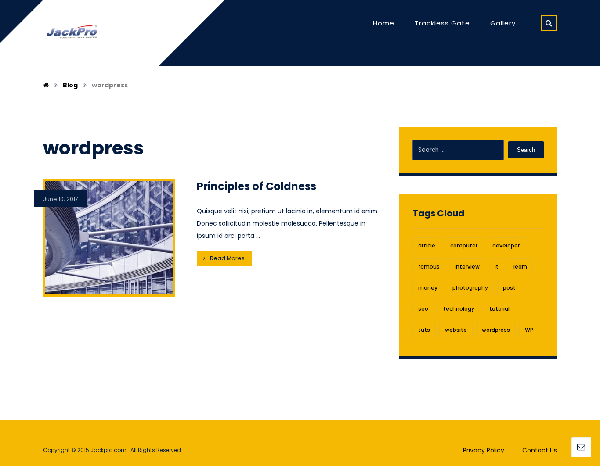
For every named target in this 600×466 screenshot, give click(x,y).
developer (506, 245)
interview (467, 266)
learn (520, 266)
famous (429, 266)
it (497, 266)
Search (526, 150)
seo (423, 308)
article (426, 245)
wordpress (496, 329)
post (509, 287)
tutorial (499, 308)
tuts (424, 329)
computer (463, 245)
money (427, 287)
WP (529, 329)
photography (470, 287)
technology (458, 308)
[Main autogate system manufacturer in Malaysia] (71, 32)
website (456, 329)
